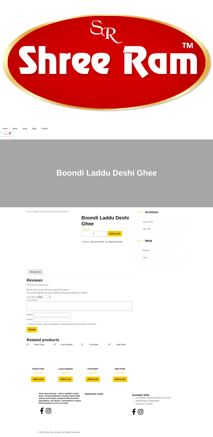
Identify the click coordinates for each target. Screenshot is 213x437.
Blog (34, 128)
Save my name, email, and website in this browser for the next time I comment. (63, 324)
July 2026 (147, 229)
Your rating (32, 297)
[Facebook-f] (42, 411)
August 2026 (148, 222)
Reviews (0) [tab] (35, 272)
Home (5, 128)
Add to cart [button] (38, 379)
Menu (15, 128)
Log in (145, 257)
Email (30, 320)
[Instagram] (48, 411)
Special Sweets (39, 212)
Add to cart (115, 234)
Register (146, 250)
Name (30, 315)
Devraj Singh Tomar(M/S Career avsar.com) (100, 432)
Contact (44, 128)
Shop (25, 128)
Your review (32, 300)
